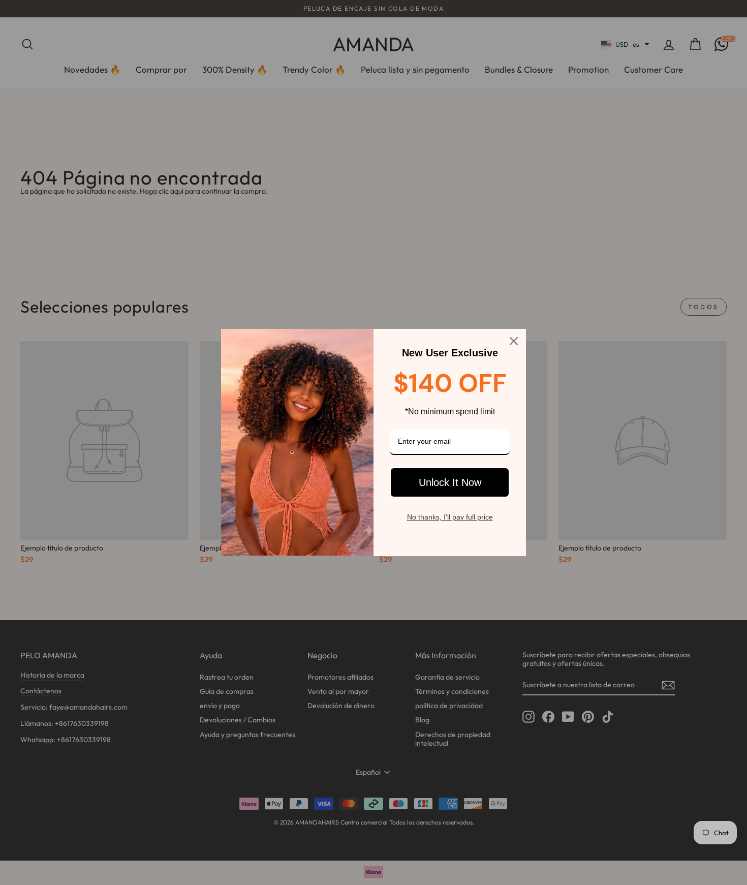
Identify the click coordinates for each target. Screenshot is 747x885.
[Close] (514, 341)
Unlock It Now (450, 482)
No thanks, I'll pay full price (450, 517)
